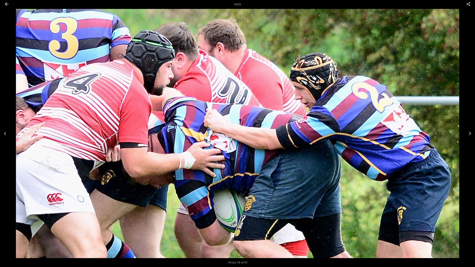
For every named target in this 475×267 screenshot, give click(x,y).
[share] (468, 4)
